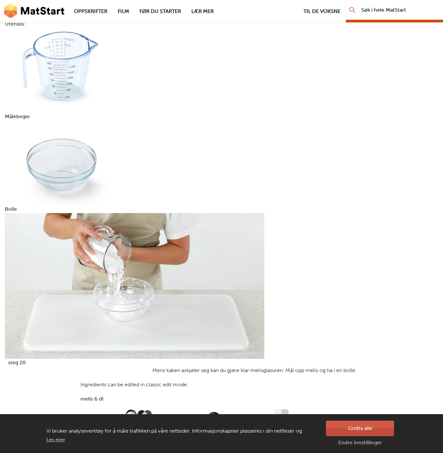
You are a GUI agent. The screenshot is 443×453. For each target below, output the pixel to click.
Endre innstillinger (360, 442)
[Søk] (352, 10)
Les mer (55, 439)
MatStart (34, 11)
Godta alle (360, 428)
